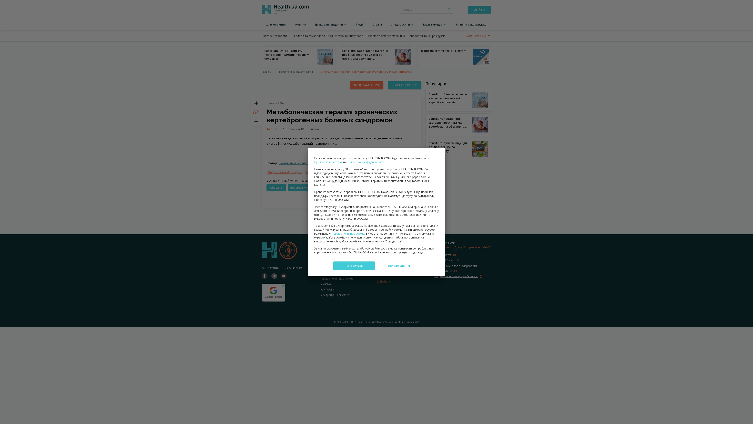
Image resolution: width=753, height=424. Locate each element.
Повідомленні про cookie (347, 233)
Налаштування (399, 266)
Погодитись (354, 266)
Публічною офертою (328, 162)
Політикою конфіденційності (365, 162)
